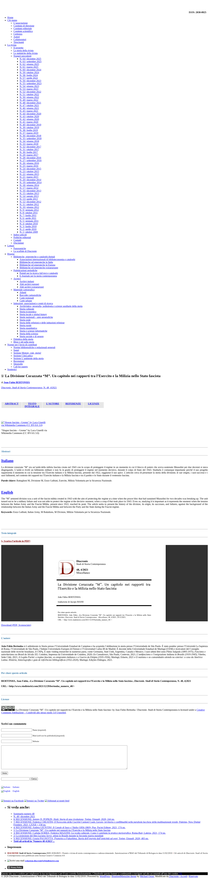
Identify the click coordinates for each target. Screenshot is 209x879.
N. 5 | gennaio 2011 (29, 221)
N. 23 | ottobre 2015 (29, 171)
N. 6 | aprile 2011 (28, 218)
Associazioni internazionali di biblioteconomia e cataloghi (47, 259)
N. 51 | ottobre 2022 (29, 94)
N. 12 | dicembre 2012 (30, 201)
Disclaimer (18, 243)
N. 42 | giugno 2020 (29, 119)
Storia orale (25, 320)
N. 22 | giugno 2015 (29, 174)
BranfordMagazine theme (124, 876)
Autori (16, 36)
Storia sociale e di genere (32, 336)
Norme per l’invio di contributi (22, 344)
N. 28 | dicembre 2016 (30, 157)
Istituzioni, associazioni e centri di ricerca (33, 303)
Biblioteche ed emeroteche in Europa (37, 265)
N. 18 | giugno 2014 (29, 185)
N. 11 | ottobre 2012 (29, 204)
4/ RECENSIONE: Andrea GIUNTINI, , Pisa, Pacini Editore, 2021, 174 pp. (69, 827)
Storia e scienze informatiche (33, 331)
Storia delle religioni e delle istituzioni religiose (42, 322)
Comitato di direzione (23, 25)
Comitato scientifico (23, 31)
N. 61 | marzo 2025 (29, 67)
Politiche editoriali (22, 237)
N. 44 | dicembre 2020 (30, 113)
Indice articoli (20, 234)
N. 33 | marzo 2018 (29, 144)
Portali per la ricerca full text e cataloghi (39, 273)
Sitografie (18, 364)
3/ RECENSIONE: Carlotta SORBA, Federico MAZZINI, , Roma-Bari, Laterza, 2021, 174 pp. (89, 833)
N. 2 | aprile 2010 (28, 229)
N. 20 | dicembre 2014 (30, 179)
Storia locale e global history (33, 314)
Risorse (11, 254)
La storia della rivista (23, 50)
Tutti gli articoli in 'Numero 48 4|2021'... (34, 841)
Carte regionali (27, 298)
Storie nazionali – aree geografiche (36, 317)
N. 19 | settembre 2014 (30, 182)
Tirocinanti (18, 42)
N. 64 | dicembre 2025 (30, 58)
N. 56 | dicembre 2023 (30, 80)
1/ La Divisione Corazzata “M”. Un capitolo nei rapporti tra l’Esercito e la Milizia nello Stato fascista (61, 830)
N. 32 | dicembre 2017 (30, 146)
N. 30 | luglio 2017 (29, 152)
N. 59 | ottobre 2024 (29, 72)
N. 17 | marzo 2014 (29, 188)
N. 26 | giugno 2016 (29, 163)
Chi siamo (12, 20)
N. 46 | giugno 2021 (29, 108)
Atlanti (23, 292)
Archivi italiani (27, 281)
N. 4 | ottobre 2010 (29, 223)
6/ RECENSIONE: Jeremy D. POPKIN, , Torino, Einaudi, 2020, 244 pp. (64, 819)
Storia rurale (25, 325)
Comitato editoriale (22, 28)
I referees (17, 34)
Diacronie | (174, 876)
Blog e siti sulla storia (23, 342)
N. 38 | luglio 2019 (29, 130)
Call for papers (20, 366)
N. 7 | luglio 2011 (28, 215)
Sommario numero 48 (23, 813)
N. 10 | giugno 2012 (29, 207)
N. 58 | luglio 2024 (29, 75)
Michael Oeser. (147, 876)
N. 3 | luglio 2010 (28, 226)
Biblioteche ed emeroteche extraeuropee (39, 267)
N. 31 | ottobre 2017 (29, 149)
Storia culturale (27, 309)
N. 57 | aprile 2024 (29, 78)
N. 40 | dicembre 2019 (30, 124)
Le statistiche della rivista (25, 53)
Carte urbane (26, 300)
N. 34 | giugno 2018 (29, 141)
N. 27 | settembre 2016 (30, 160)
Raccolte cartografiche (30, 295)
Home (10, 17)
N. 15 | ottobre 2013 (29, 193)
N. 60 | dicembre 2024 (30, 69)
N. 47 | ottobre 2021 (29, 105)
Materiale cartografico (24, 289)
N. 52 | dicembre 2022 (30, 91)
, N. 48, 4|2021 (29, 387)
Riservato (193, 876)
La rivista (11, 45)
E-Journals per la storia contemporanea (38, 276)
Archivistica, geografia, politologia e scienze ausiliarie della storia (51, 306)
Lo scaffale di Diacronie (25, 251)
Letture (10, 245)
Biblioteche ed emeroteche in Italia (36, 262)
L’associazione (20, 23)
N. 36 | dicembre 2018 (30, 135)
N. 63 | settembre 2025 (30, 61)
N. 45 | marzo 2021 (29, 111)
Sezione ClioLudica (23, 355)
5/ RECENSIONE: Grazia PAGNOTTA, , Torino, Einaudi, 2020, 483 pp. (81, 838)
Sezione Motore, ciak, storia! (27, 353)
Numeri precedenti (22, 56)
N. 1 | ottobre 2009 (29, 232)
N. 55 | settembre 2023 (30, 83)
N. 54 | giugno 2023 (29, 86)
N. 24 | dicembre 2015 (30, 168)
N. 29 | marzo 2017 (29, 155)
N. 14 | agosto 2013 (29, 196)
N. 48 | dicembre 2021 (30, 102)
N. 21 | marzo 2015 (29, 177)
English (7, 492)
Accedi (183, 876)
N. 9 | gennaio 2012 (29, 210)
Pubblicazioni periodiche (25, 270)
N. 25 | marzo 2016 (29, 166)
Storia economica (28, 311)
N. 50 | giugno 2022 (29, 97)
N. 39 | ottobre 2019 (29, 127)
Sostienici (12, 369)
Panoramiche (19, 248)
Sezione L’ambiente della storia (28, 358)
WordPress (105, 876)
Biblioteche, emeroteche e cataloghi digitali (34, 256)
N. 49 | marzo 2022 (29, 100)
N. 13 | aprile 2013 (29, 199)
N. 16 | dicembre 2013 (30, 190)
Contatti (17, 240)
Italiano (7, 461)
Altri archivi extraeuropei (32, 287)
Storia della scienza (29, 333)
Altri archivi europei (29, 284)
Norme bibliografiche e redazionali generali (34, 347)
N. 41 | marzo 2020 (29, 122)
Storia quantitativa (28, 328)
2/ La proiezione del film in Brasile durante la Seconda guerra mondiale (58, 835)
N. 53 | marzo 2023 (29, 89)
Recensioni (18, 361)
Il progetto (18, 47)
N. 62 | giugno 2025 (29, 64)
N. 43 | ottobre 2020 (29, 116)
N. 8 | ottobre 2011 (29, 212)
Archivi (17, 278)
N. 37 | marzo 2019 (29, 133)
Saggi (16, 350)
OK (180, 873)
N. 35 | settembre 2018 (30, 138)
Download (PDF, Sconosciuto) (16, 625)
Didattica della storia (23, 339)
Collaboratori (19, 39)
